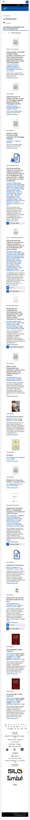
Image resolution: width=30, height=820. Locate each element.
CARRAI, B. (18, 141)
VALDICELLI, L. (10, 141)
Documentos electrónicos (16, 347)
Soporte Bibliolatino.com (20, 815)
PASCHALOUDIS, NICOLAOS (14, 380)
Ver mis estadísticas (22, 813)
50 (18, 728)
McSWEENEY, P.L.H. (11, 656)
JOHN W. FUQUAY (11, 653)
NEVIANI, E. (9, 142)
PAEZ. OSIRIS (10, 515)
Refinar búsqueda (16, 33)
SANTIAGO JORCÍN (11, 323)
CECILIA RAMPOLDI (15, 189)
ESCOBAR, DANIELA (11, 183)
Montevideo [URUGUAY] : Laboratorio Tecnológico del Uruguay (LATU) (15, 202)
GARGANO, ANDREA (11, 106)
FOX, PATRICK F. (10, 655)
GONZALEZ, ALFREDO (12, 518)
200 (26, 728)
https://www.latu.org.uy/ (15, 746)
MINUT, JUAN (9, 567)
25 (15, 728)
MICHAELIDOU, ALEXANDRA (14, 379)
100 (22, 728)
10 (11, 726)
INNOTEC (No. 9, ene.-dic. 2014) (16, 270)
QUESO (9, 23)
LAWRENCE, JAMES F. (12, 66)
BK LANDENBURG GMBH (13, 484)
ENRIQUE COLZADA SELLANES (14, 187)
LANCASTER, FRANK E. (12, 65)
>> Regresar (6, 15)
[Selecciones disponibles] (9, 33)
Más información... (13, 77)
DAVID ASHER (10, 419)
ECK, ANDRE (9, 457)
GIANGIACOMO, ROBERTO (13, 107)
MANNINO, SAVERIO (11, 109)
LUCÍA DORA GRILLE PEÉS (13, 186)
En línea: (12, 287)
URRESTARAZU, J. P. (11, 520)
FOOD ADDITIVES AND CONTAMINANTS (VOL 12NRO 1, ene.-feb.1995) (14, 69)
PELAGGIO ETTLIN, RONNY (13, 184)
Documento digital (14, 223)
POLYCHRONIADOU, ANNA (13, 377)
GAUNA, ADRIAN (10, 603)
